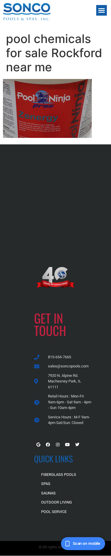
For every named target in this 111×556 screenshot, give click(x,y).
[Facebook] (48, 444)
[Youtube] (67, 444)
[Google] (38, 444)
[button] (101, 10)
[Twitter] (77, 444)
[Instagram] (58, 444)
